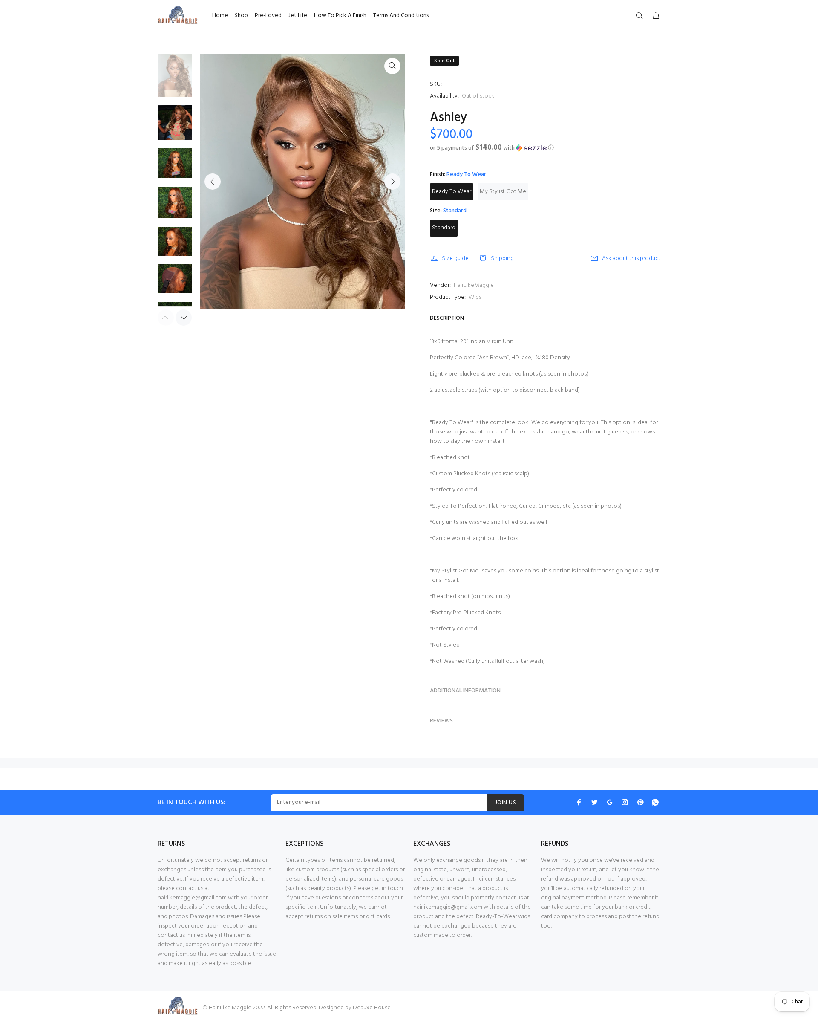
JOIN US (505, 803)
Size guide (455, 258)
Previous (212, 181)
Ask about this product (631, 258)
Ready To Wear (451, 191)
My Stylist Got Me (503, 191)
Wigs (475, 297)
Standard (443, 228)
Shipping (502, 258)
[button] (545, 148)
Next (392, 181)
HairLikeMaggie (474, 285)
